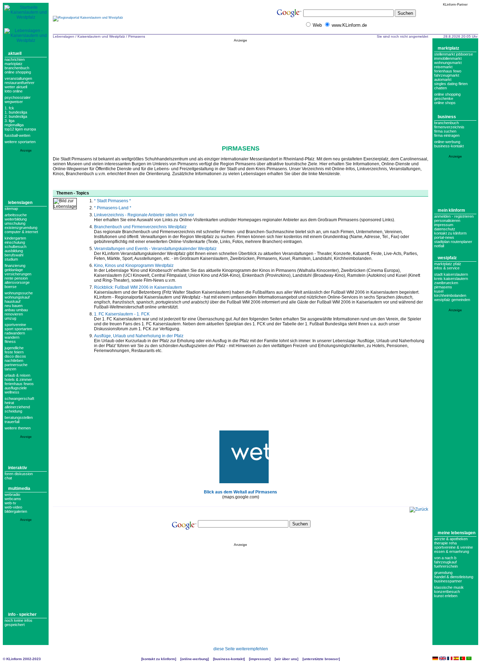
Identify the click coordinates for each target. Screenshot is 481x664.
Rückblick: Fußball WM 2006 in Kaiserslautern (138, 287)
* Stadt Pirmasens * (112, 200)
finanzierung (15, 265)
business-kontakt (449, 146)
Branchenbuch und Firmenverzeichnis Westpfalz (140, 226)
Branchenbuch (17, 68)
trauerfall (12, 422)
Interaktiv (17, 467)
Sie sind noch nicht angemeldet (402, 36)
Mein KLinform (451, 210)
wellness (12, 392)
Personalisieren (447, 220)
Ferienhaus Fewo (447, 71)
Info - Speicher (22, 614)
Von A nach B (445, 558)
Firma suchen (445, 131)
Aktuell (14, 53)
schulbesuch (15, 246)
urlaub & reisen (17, 375)
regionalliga (14, 125)
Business (447, 116)
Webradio (12, 494)
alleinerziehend (17, 407)
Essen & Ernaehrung (451, 551)
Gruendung (443, 572)
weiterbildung (16, 219)
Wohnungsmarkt (448, 62)
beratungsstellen (19, 417)
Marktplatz (14, 64)
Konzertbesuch (447, 591)
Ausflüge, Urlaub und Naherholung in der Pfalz (138, 335)
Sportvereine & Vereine (453, 547)
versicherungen (18, 274)
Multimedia (19, 488)
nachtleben (14, 360)
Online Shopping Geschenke (447, 96)
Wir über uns (286, 659)
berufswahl (14, 255)
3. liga (9, 121)
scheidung (13, 411)
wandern (12, 337)
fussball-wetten (17, 135)
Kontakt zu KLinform (450, 233)
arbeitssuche (16, 215)
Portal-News (444, 237)
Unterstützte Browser (321, 659)
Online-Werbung (447, 142)
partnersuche (16, 365)
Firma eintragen (447, 135)
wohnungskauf (17, 297)
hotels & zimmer (18, 379)
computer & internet (21, 232)
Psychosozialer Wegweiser (18, 99)
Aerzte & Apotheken (451, 539)
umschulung (15, 223)
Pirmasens (136, 36)
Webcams (13, 499)
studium (11, 259)
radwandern (15, 333)
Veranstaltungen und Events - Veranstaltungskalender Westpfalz (155, 248)
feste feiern (14, 352)
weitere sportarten (20, 142)
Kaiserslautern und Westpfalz (101, 36)
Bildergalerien (16, 511)
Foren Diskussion (19, 474)
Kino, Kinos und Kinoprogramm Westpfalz (134, 265)
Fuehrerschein (446, 566)
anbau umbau (16, 310)
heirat (9, 403)
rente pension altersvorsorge (17, 280)
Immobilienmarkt (448, 58)
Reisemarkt (443, 67)
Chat (8, 478)
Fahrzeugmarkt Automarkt (446, 77)
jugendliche (14, 348)
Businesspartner (448, 581)
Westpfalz (447, 257)
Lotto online (14, 91)
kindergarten (15, 238)
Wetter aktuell (16, 87)
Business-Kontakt (229, 659)
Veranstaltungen (18, 78)
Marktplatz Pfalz (447, 264)
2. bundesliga (16, 116)
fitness (10, 341)
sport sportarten (18, 329)
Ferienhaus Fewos (19, 384)
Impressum (443, 225)
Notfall (439, 246)
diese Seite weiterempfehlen (240, 648)
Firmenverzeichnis (449, 127)
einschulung (15, 242)
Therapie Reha (445, 543)
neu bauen (14, 306)
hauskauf (12, 301)
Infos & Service (447, 268)
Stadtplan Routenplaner (453, 242)
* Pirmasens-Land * (112, 207)
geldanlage (14, 270)
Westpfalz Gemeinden (452, 300)
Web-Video (13, 507)
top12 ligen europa (20, 129)
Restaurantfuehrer (20, 83)
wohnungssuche (19, 293)
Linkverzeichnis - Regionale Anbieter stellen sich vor (144, 214)
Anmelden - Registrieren (454, 216)
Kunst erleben (445, 596)
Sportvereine (15, 325)
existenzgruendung (21, 227)
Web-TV (10, 503)
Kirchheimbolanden (450, 295)
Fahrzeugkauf (445, 562)
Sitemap (11, 208)
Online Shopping (18, 72)
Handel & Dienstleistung (453, 577)
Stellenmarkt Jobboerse (453, 54)
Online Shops (445, 103)
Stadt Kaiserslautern (451, 274)
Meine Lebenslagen (456, 532)
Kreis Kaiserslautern (451, 278)
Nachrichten (15, 59)
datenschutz (444, 229)
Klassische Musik (449, 587)
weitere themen (18, 428)
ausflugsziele (16, 388)
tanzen (10, 369)
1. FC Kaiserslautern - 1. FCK (122, 314)
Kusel (438, 291)
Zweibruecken (446, 283)
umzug (10, 318)
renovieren (14, 314)
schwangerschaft (19, 398)
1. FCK (9, 108)
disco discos (15, 356)
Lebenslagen (20, 202)
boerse (11, 287)
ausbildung (14, 251)
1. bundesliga (16, 112)
